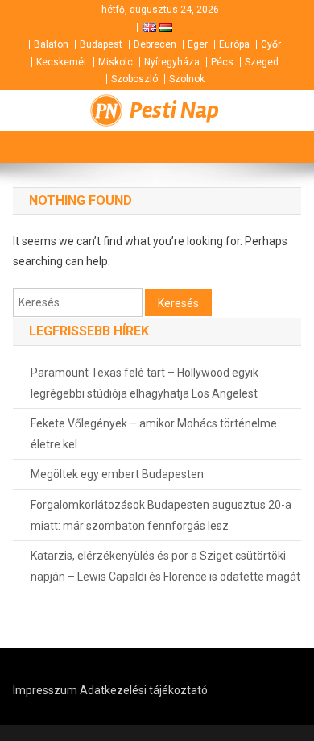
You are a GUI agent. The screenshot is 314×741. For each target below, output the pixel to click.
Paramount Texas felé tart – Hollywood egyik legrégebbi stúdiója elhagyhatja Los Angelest (144, 383)
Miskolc (115, 62)
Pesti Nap (174, 110)
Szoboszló (134, 79)
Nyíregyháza (172, 62)
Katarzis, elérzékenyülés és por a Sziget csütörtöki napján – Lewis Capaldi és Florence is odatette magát (165, 566)
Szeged (262, 62)
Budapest (101, 44)
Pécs (222, 62)
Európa (234, 44)
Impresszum (45, 690)
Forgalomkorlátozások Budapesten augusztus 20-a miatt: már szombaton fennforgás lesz (161, 515)
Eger (198, 44)
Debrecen (155, 44)
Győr (271, 44)
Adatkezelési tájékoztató (144, 690)
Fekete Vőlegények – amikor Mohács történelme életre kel (154, 434)
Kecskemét (61, 62)
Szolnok (187, 79)
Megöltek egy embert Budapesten (117, 474)
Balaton (51, 44)
